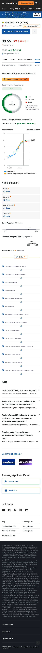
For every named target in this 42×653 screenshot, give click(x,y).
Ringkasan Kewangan (9, 65)
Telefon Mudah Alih (9, 526)
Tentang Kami (28, 522)
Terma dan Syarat (7, 624)
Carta (12, 59)
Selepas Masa (9, 54)
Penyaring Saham (17, 9)
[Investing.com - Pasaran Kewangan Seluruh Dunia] (11, 3)
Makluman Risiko (7, 639)
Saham (5, 9)
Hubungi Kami (28, 531)
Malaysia (30, 9)
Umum (4, 59)
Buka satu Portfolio (9, 531)
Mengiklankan (28, 526)
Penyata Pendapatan (25, 65)
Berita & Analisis (25, 59)
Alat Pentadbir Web (9, 535)
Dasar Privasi (6, 631)
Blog (3, 522)
